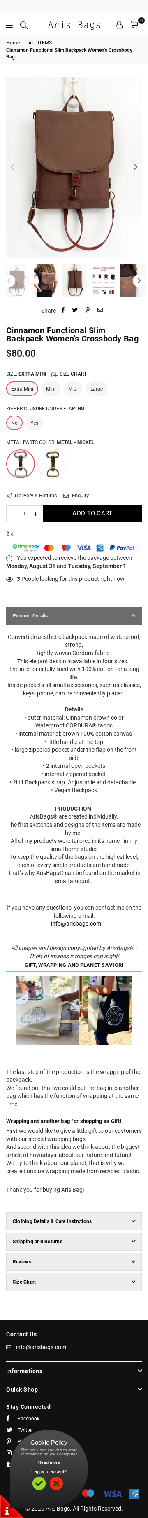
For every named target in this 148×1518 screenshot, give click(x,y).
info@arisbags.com (76, 923)
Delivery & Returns (35, 495)
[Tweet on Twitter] (75, 311)
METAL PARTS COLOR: (50, 442)
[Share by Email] (100, 311)
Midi (73, 389)
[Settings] (119, 25)
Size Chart (72, 374)
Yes (34, 423)
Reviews (22, 1262)
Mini (51, 389)
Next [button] (136, 167)
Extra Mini (22, 389)
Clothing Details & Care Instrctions (52, 1221)
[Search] (23, 25)
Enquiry (80, 495)
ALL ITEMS (40, 43)
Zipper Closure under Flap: (45, 409)
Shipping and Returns (37, 1241)
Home (13, 43)
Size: (46, 374)
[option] (74, 167)
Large (96, 389)
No (14, 423)
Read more (49, 1462)
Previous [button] (12, 167)
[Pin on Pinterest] (87, 311)
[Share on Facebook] (63, 311)
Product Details (30, 616)
